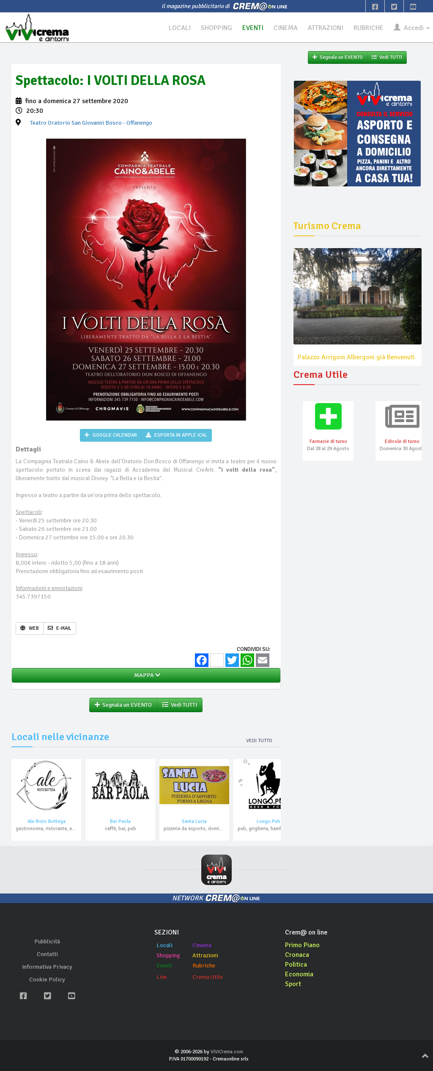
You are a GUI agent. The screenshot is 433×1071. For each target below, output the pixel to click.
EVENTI (252, 28)
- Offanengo (91, 122)
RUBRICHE (369, 28)
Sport (293, 984)
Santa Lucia (194, 821)
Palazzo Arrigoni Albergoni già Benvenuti (356, 357)
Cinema (201, 945)
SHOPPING (216, 28)
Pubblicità (47, 941)
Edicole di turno (402, 441)
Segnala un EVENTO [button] (126, 704)
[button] (271, 794)
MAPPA (143, 675)
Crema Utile (207, 977)
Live (161, 977)
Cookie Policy (47, 979)
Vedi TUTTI (182, 704)
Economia (299, 974)
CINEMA (286, 28)
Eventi (164, 965)
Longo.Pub (268, 821)
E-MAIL (63, 628)
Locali (164, 945)
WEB (33, 628)
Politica (296, 964)
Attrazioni (205, 955)
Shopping (168, 955)
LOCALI (180, 28)
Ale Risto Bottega (46, 821)
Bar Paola (120, 821)
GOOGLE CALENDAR (114, 435)
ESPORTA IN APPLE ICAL (180, 435)
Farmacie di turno (328, 441)
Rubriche (203, 965)
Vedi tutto (259, 741)
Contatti (47, 954)
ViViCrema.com (227, 1052)
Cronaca (297, 955)
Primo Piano (302, 945)
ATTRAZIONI (325, 28)
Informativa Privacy (47, 966)
